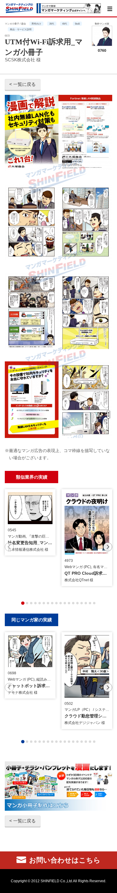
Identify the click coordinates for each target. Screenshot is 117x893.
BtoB (77, 23)
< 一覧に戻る (22, 84)
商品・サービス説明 (21, 29)
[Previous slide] (9, 546)
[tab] (22, 603)
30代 (51, 23)
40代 (64, 23)
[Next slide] (107, 546)
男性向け (36, 23)
